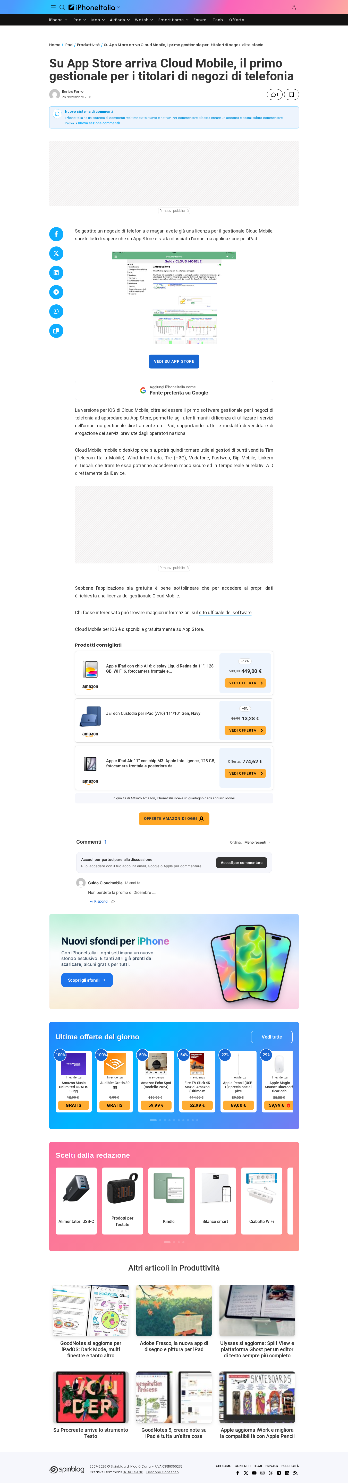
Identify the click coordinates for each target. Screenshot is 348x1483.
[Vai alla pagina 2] (160, 1120)
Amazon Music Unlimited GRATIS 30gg (73, 1087)
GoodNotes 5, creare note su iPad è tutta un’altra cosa (174, 1433)
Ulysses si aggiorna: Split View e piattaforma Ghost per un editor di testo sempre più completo (257, 1349)
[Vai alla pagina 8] (188, 1120)
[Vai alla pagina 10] (197, 1120)
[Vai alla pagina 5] (174, 1120)
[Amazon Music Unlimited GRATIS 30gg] (73, 1064)
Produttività (88, 44)
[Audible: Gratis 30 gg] (114, 1064)
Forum (200, 19)
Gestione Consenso (162, 1472)
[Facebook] (237, 1473)
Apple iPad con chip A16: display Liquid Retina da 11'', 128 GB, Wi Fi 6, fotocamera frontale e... (160, 669)
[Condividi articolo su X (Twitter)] (56, 253)
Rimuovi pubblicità (174, 211)
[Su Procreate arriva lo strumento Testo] (91, 1397)
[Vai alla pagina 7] (183, 1120)
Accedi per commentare (241, 862)
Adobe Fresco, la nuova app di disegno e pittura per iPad (174, 1346)
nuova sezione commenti (98, 123)
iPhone (56, 19)
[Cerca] (62, 7)
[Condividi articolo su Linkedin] (56, 273)
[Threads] (270, 1473)
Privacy (272, 1466)
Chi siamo (224, 1466)
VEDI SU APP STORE (174, 361)
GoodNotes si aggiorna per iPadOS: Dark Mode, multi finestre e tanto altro (90, 1349)
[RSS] (295, 1473)
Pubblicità (290, 1466)
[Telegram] (279, 1473)
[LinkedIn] (287, 1473)
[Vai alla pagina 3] (165, 1120)
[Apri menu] (118, 7)
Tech (218, 19)
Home (54, 44)
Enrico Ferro (72, 91)
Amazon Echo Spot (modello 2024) (156, 1085)
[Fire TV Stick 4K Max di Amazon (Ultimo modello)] (197, 1064)
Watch (142, 19)
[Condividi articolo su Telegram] (56, 292)
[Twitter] (246, 1473)
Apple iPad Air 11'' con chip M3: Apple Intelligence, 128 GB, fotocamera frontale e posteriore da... (160, 763)
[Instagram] (262, 1473)
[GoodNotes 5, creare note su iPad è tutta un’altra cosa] (174, 1397)
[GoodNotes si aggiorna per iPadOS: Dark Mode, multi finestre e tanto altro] (91, 1310)
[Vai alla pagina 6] (179, 1120)
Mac (95, 19)
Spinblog (118, 1466)
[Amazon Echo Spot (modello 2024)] (156, 1064)
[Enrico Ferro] (54, 94)
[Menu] (53, 7)
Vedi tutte (272, 1037)
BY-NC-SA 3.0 (133, 1472)
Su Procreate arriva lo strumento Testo (90, 1433)
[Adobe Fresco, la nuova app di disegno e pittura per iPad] (174, 1310)
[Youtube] (254, 1473)
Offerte (236, 19)
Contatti (243, 1466)
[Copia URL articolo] (56, 331)
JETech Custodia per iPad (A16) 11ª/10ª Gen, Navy (153, 713)
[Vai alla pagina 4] (169, 1120)
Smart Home (171, 19)
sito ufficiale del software (225, 612)
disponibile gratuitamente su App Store (162, 629)
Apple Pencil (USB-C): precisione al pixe (238, 1087)
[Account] (294, 7)
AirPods (117, 19)
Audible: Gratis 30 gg (115, 1085)
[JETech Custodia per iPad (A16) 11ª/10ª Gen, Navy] (90, 717)
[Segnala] (113, 901)
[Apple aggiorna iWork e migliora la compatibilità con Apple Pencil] (257, 1397)
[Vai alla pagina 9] (193, 1120)
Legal (258, 1466)
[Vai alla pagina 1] (153, 1120)
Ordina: (236, 842)
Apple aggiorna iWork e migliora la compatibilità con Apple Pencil (257, 1433)
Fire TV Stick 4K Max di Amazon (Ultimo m (197, 1087)
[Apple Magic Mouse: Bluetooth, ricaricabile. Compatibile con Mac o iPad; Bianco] (279, 1064)
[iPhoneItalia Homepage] (92, 7)
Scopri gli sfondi (83, 980)
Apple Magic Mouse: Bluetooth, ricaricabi (280, 1087)
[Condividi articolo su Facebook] (56, 234)
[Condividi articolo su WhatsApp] (56, 311)
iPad (77, 19)
